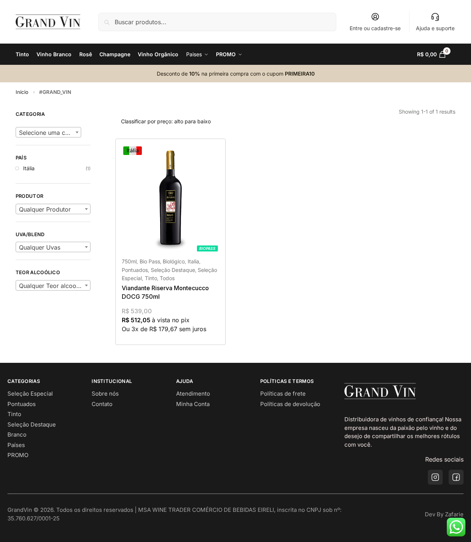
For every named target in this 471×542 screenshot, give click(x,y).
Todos (167, 278)
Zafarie (454, 514)
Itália (29, 168)
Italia (193, 261)
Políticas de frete (283, 393)
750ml (129, 261)
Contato (102, 404)
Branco (16, 434)
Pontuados (135, 270)
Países (16, 445)
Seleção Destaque (173, 270)
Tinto (151, 278)
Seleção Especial (30, 393)
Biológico (174, 261)
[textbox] (48, 132)
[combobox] (48, 132)
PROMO (17, 455)
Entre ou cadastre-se (375, 28)
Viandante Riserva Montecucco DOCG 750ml (165, 292)
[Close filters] (92, 106)
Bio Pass (150, 261)
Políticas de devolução (290, 404)
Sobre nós (105, 393)
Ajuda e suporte (435, 28)
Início (22, 92)
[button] (436, 54)
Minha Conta (193, 404)
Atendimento (193, 393)
